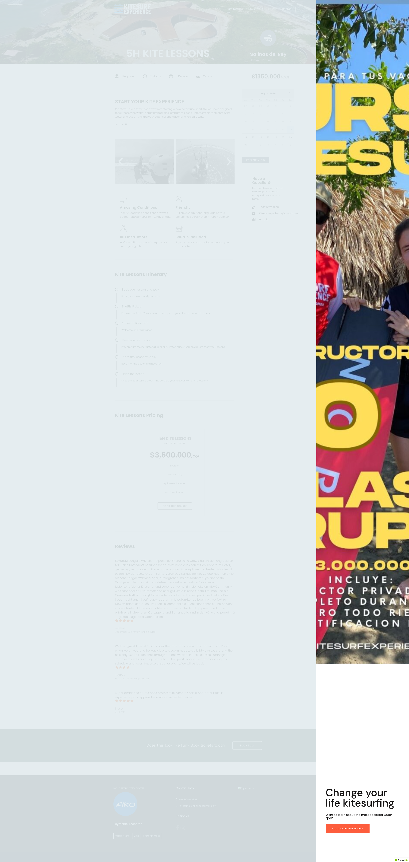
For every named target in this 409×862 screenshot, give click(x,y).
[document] (204, 431)
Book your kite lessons (347, 828)
